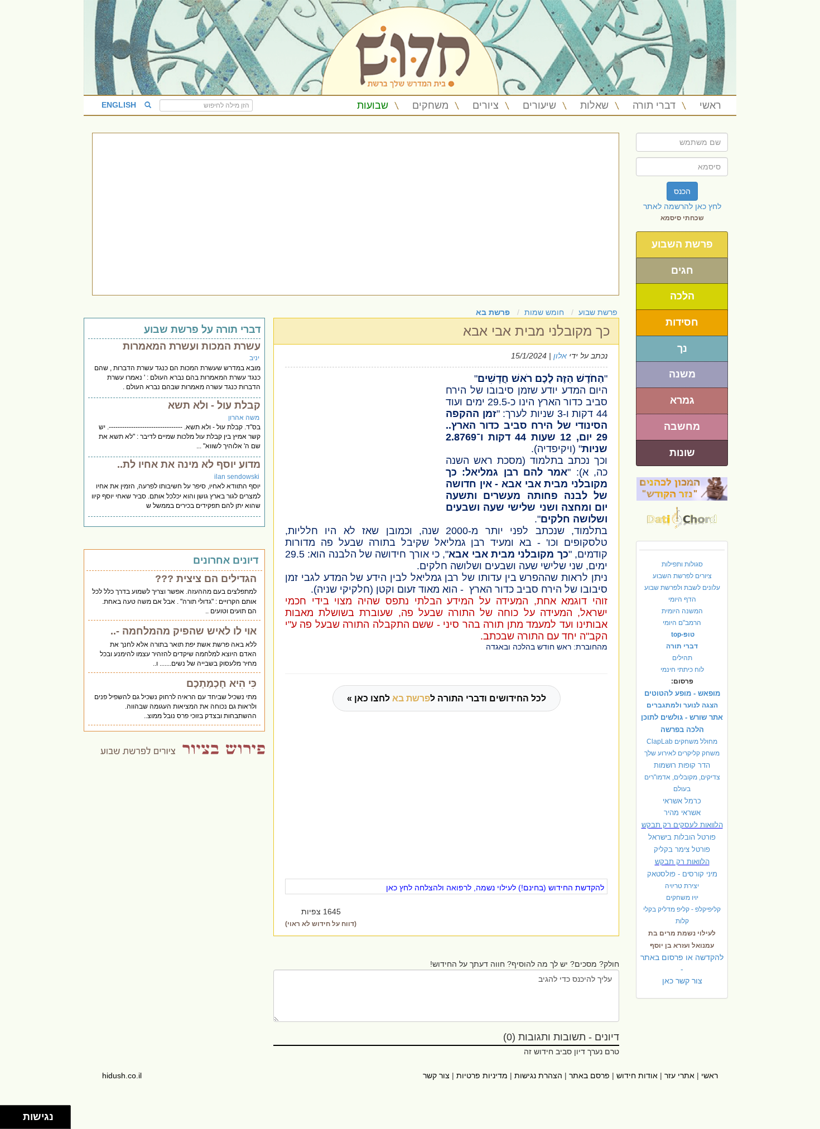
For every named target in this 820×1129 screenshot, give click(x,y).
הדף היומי (682, 599)
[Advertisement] (355, 214)
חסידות (681, 322)
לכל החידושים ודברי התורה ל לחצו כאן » (446, 698)
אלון (560, 355)
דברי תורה (654, 105)
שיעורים (539, 105)
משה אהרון (243, 417)
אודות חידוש (637, 1075)
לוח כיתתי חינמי (682, 669)
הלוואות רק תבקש (682, 861)
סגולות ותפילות (682, 564)
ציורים (485, 105)
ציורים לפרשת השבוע (682, 576)
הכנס (682, 191)
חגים (682, 270)
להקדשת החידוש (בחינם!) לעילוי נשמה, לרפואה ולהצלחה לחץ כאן (495, 887)
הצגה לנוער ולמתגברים (682, 705)
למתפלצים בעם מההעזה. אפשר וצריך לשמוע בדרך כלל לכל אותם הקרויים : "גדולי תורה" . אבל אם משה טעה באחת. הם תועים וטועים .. (174, 601)
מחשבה (682, 426)
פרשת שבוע (598, 312)
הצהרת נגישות (538, 1075)
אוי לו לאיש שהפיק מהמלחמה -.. (183, 631)
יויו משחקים (682, 898)
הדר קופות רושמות (682, 765)
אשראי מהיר (682, 812)
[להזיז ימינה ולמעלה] (15, 1114)
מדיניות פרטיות (482, 1075)
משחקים (430, 105)
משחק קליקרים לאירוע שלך (682, 753)
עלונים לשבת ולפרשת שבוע (682, 588)
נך (682, 348)
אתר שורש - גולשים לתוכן (682, 717)
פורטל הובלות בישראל (682, 837)
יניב (254, 358)
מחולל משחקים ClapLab (682, 741)
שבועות (372, 105)
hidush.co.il (122, 1075)
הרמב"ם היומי (682, 623)
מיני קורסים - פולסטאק (682, 874)
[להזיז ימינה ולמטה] (15, 1120)
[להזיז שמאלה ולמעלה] (9, 1114)
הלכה (682, 296)
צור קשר (436, 1075)
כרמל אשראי (682, 801)
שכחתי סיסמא (682, 218)
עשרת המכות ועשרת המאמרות (192, 346)
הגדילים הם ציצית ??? (206, 578)
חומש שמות (544, 312)
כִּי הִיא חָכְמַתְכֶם (221, 683)
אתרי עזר (679, 1075)
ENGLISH (119, 104)
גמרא (682, 400)
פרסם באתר (589, 1075)
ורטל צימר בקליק (682, 849)
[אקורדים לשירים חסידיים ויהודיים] (682, 514)
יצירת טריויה (682, 886)
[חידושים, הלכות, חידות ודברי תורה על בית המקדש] (681, 488)
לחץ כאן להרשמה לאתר (682, 206)
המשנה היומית (682, 611)
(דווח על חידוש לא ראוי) (320, 924)
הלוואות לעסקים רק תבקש (682, 825)
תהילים (682, 658)
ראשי (710, 105)
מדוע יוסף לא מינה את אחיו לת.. (189, 464)
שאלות (594, 105)
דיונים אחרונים (225, 560)
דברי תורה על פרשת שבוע (202, 329)
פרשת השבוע (682, 244)
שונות (682, 452)
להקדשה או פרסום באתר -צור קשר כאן (681, 969)
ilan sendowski (236, 477)
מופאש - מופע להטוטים (682, 693)
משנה (682, 374)
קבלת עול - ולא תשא (214, 405)
